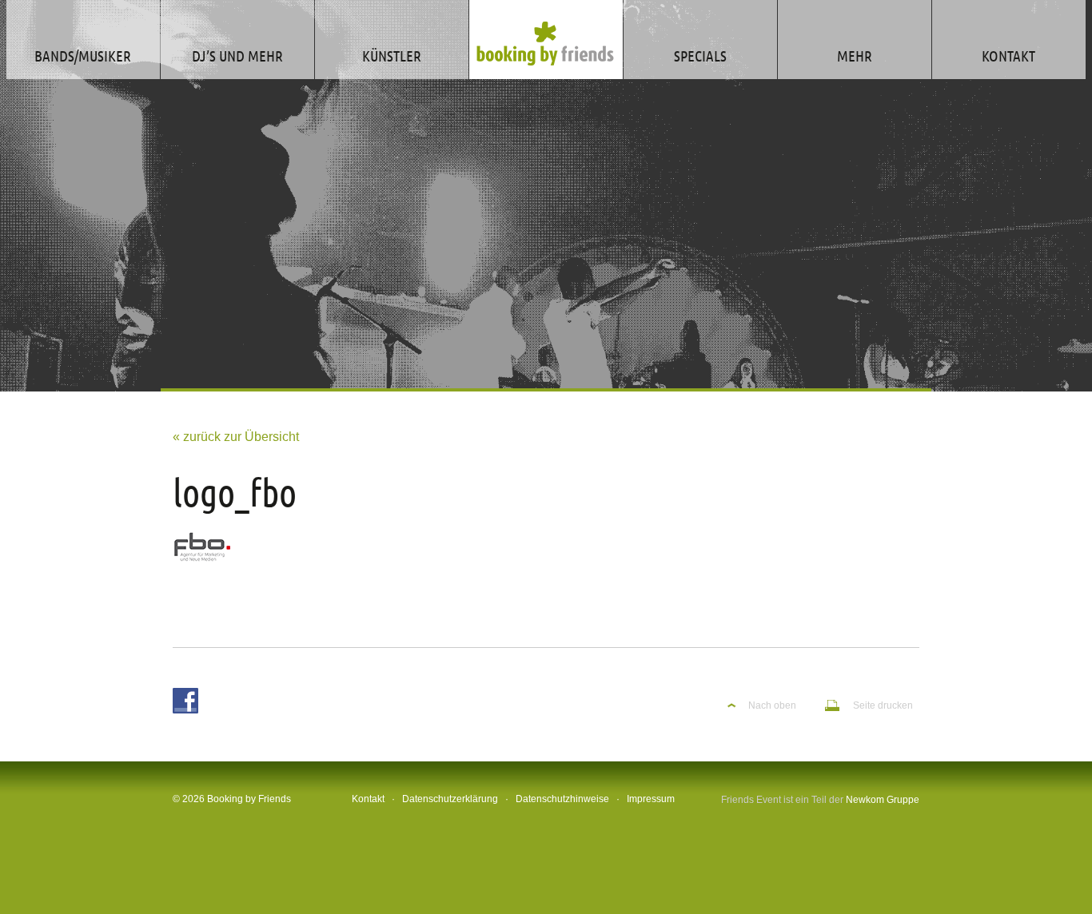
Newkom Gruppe (882, 799)
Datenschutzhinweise (562, 799)
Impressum (651, 799)
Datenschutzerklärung (450, 799)
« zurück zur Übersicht (236, 436)
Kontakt (368, 799)
